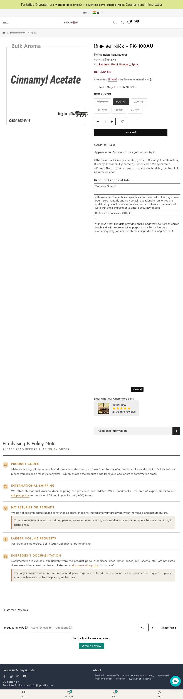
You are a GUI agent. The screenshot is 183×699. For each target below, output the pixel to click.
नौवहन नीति (120, 678)
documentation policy (85, 565)
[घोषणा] (91, 4)
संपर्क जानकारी (163, 675)
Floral (114, 64)
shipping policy (20, 495)
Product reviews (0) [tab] (16, 627)
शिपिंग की (112, 79)
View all (137, 389)
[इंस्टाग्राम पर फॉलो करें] (11, 676)
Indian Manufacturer (115, 54)
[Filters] (152, 627)
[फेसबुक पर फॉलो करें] (4, 676)
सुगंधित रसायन (109, 59)
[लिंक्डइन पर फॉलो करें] (17, 676)
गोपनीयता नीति (113, 675)
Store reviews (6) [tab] (42, 627)
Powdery (124, 64)
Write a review (91, 646)
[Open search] (142, 627)
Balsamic (104, 64)
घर (4, 33)
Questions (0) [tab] (63, 627)
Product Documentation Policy (138, 675)
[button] (175, 681)
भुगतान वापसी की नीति (103, 678)
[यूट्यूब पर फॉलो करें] (24, 676)
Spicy (135, 64)
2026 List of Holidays (139, 678)
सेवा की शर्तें (99, 675)
